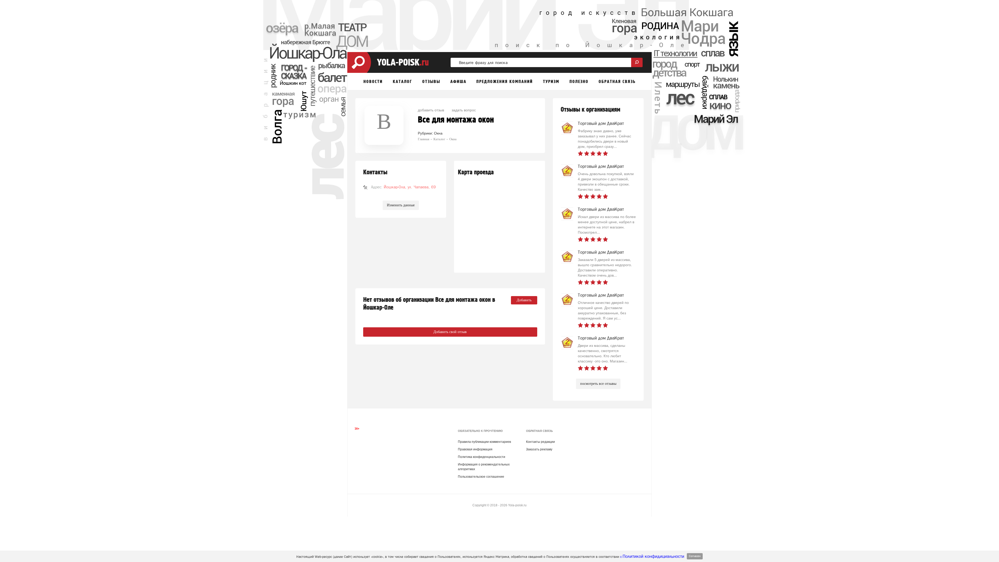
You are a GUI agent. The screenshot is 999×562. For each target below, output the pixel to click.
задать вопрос (464, 109)
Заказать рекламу (539, 449)
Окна (438, 133)
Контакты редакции (540, 442)
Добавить (524, 300)
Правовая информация (475, 449)
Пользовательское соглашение (481, 476)
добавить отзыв (431, 109)
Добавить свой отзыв (450, 332)
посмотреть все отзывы (598, 384)
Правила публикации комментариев (484, 442)
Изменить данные (401, 205)
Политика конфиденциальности (481, 457)
